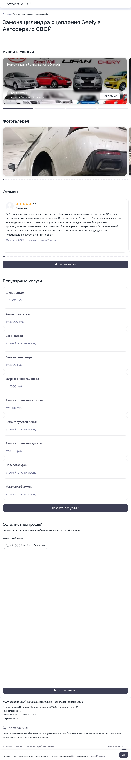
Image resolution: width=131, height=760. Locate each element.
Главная (7, 14)
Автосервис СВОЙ (19, 4)
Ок (123, 754)
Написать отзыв (65, 264)
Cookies (75, 756)
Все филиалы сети (65, 690)
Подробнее (110, 96)
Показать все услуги (65, 508)
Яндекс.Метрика (97, 756)
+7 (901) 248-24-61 (18, 728)
